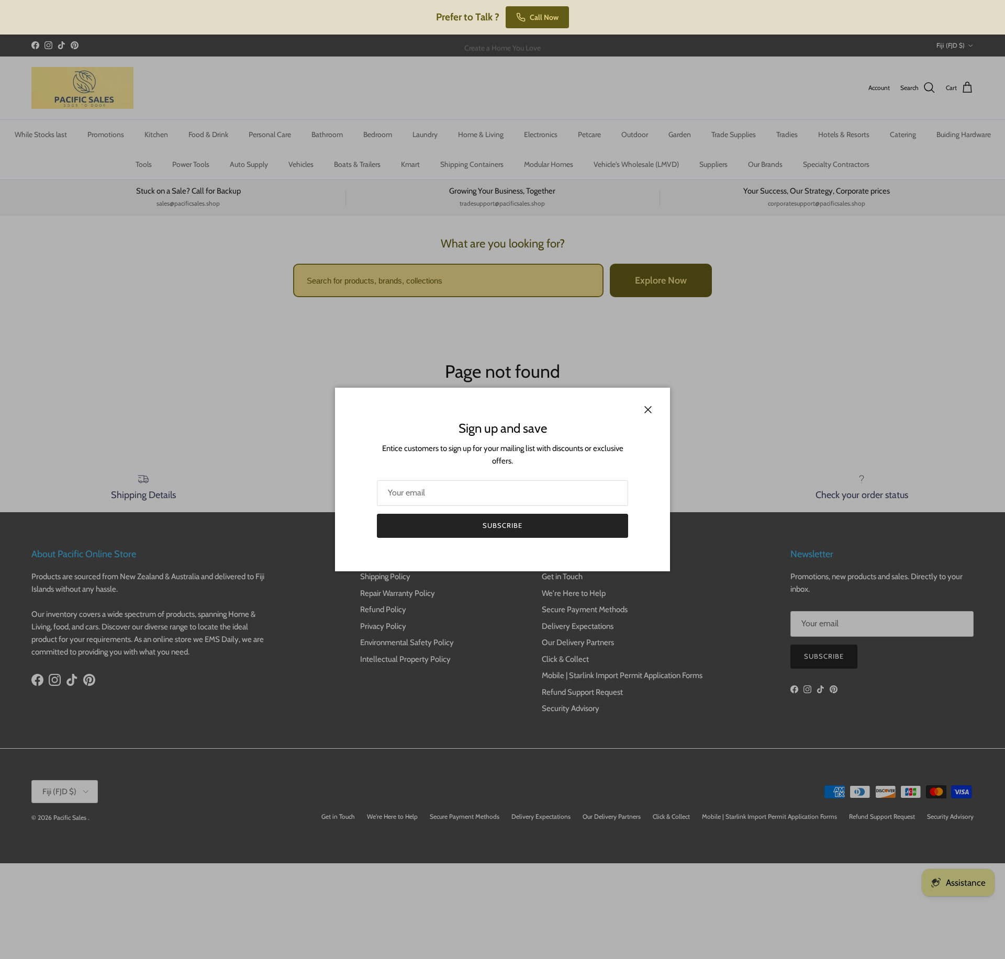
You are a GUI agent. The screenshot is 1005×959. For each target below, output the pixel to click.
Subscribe (502, 525)
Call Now (544, 17)
